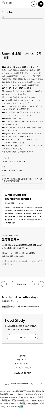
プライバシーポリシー (22, 364)
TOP (4, 12)
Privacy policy (13, 406)
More (22, 337)
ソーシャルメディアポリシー (22, 368)
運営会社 (23, 355)
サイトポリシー (22, 360)
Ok (21, 406)
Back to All (22, 284)
